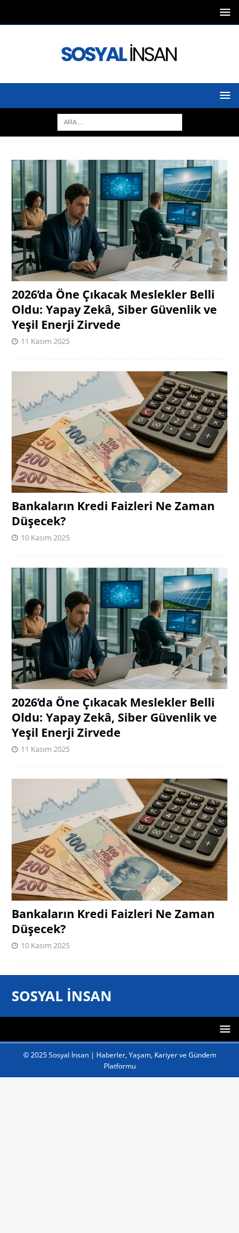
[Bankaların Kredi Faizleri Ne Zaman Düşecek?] (119, 432)
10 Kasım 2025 (45, 537)
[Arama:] (119, 121)
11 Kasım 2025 (45, 341)
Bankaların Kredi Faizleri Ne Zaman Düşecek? (113, 513)
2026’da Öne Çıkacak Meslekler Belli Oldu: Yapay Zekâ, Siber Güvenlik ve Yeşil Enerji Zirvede (114, 309)
